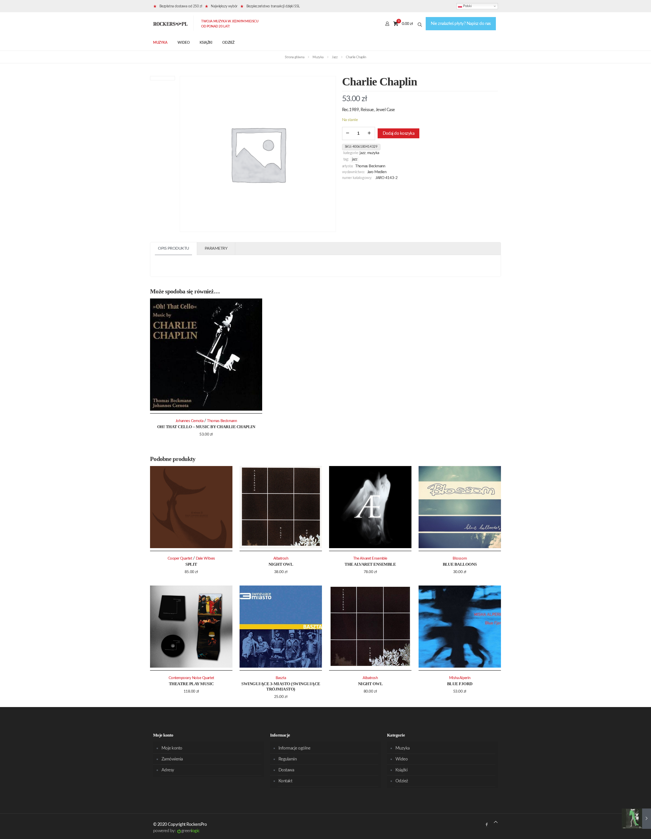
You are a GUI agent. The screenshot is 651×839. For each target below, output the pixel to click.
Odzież (401, 781)
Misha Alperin (459, 678)
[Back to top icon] (496, 822)
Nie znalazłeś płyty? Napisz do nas (461, 23)
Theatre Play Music (191, 683)
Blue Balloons (460, 564)
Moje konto (171, 748)
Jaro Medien (377, 172)
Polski (466, 6)
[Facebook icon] (487, 825)
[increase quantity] (369, 133)
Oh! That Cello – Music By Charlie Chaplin (206, 426)
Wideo (401, 759)
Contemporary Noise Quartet (191, 678)
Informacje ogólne (294, 748)
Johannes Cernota (189, 421)
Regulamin (287, 759)
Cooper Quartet (180, 558)
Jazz (334, 57)
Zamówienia (172, 759)
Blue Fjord (459, 683)
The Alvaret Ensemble (370, 564)
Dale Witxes (205, 558)
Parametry (216, 248)
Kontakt (285, 781)
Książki (401, 770)
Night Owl (281, 564)
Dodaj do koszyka (399, 133)
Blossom (460, 558)
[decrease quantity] (347, 133)
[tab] (173, 248)
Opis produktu (173, 248)
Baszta (281, 678)
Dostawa (286, 770)
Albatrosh (280, 558)
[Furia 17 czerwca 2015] (636, 818)
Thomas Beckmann (370, 166)
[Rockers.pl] (170, 23)
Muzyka (318, 57)
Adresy (167, 770)
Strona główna (294, 57)
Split (191, 564)
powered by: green (176, 831)
